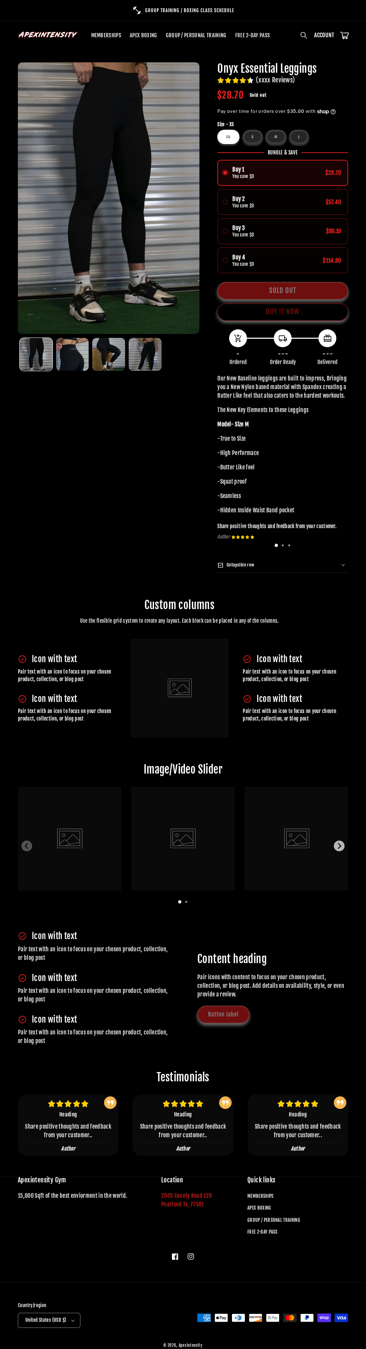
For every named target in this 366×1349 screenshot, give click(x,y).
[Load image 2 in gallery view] (72, 354)
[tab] (276, 545)
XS (232, 139)
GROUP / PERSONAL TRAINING (273, 1220)
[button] (304, 35)
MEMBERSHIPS (260, 1196)
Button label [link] (223, 1014)
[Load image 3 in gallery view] (108, 354)
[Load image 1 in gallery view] (36, 354)
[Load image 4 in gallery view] (145, 354)
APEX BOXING (259, 1208)
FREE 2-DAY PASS (262, 1232)
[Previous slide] (26, 846)
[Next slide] (339, 846)
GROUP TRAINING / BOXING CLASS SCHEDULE (189, 10)
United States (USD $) (45, 1320)
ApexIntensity (191, 1345)
